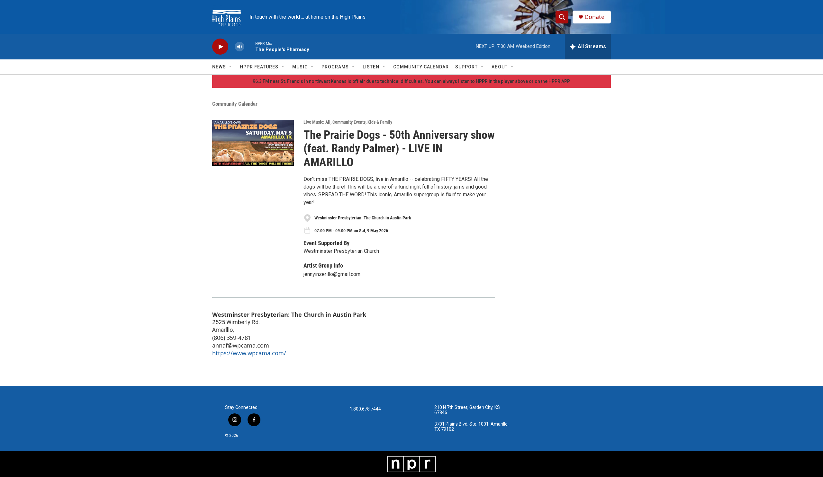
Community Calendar (421, 66)
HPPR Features (259, 66)
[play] (220, 46)
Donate (594, 16)
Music (300, 66)
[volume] (239, 47)
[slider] (250, 46)
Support (466, 66)
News (219, 66)
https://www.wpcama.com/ (249, 353)
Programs (335, 66)
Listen (371, 66)
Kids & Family (379, 122)
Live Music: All (316, 122)
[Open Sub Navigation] (230, 66)
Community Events (349, 122)
